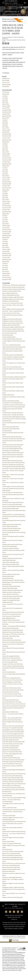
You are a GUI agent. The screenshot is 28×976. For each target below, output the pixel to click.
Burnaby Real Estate (7, 335)
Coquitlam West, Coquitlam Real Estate (12, 414)
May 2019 (5, 267)
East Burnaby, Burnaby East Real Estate (12, 444)
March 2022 (5, 199)
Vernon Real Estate (7, 849)
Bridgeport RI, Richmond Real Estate (12, 319)
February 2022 (6, 201)
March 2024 (5, 152)
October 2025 (6, 114)
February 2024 (6, 154)
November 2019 (6, 255)
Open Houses (5, 82)
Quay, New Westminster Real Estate (11, 702)
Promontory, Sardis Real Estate (10, 700)
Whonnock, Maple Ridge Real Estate (12, 877)
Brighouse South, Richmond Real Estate (12, 323)
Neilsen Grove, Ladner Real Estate (11, 658)
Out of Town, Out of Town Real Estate (12, 680)
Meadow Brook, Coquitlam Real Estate (12, 630)
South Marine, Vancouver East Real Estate (13, 759)
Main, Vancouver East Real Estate (11, 616)
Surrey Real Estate (7, 795)
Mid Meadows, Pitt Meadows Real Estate (13, 634)
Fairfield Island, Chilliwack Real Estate (12, 460)
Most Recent (5, 92)
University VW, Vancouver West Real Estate (14, 821)
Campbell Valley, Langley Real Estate (12, 339)
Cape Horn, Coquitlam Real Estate (11, 345)
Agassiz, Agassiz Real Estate (9, 293)
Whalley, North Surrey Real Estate (11, 869)
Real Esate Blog (6, 84)
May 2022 (5, 195)
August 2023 (5, 165)
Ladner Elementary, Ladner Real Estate (12, 596)
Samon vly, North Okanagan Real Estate (12, 733)
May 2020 (5, 243)
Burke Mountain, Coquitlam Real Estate (12, 329)
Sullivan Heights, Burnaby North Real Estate (14, 783)
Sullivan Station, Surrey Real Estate (11, 785)
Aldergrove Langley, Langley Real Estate (12, 297)
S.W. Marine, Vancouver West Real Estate (13, 731)
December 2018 (6, 277)
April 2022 (5, 197)
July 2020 (4, 239)
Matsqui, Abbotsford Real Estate (11, 620)
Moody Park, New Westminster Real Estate (13, 642)
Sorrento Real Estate (7, 755)
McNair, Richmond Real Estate (10, 628)
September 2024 (6, 140)
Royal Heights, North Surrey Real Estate (12, 730)
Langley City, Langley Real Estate (11, 600)
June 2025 (5, 122)
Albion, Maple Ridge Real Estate (10, 295)
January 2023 (5, 180)
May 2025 (5, 124)
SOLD (25, 7)
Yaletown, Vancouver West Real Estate (12, 897)
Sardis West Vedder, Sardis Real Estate (12, 743)
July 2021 (4, 215)
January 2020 (5, 251)
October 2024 (6, 138)
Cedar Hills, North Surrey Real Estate (12, 349)
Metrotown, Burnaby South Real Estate (12, 632)
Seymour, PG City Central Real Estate (12, 751)
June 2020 (5, 241)
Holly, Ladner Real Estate (8, 560)
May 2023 (5, 171)
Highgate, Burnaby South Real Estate (12, 558)
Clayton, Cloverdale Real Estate (10, 400)
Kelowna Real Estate (7, 578)
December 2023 (6, 158)
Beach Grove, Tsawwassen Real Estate (12, 303)
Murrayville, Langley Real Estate (10, 656)
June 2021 (5, 217)
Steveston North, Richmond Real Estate (12, 777)
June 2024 (5, 146)
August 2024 (5, 142)
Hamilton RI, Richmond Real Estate (11, 528)
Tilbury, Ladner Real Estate (9, 807)
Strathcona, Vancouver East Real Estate (12, 781)
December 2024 (6, 134)
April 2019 (5, 269)
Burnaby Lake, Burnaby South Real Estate (13, 331)
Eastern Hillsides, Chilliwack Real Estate (12, 452)
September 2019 (6, 259)
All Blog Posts (6, 78)
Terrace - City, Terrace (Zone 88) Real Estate (14, 797)
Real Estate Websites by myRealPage (17, 937)
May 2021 (5, 219)
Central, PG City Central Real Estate (11, 367)
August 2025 (5, 118)
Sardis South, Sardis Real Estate (10, 739)
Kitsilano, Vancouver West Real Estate (12, 590)
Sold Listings (5, 86)
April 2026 (5, 102)
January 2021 (5, 227)
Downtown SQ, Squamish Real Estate (12, 436)
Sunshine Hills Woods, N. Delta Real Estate (13, 793)
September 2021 (6, 211)
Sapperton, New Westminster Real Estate (13, 735)
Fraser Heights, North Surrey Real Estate (13, 486)
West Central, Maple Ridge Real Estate (12, 857)
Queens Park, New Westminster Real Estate (14, 706)
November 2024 (6, 136)
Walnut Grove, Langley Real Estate (11, 853)
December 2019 (6, 253)
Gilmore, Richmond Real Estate (10, 508)
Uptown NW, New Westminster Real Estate (13, 831)
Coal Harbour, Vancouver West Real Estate (13, 404)
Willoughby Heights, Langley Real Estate (13, 887)
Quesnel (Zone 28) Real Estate (10, 712)
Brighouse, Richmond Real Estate (11, 325)
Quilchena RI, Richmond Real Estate (11, 720)
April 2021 (5, 221)
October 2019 (6, 257)
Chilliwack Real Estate (8, 394)
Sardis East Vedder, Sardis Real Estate (12, 737)
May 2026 (5, 100)
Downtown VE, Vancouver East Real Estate (13, 438)
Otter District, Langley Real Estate (11, 678)
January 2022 (5, 203)
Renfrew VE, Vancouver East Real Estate (12, 726)
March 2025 (5, 128)
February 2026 (6, 106)
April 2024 (5, 150)
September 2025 (6, 116)
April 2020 (5, 245)
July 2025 (4, 120)
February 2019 (6, 273)
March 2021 (5, 223)
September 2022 (6, 187)
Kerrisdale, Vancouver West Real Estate (12, 580)
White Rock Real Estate (8, 871)
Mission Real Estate (7, 638)
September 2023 (6, 164)
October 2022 (6, 185)
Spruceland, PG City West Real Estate (12, 775)
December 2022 (6, 181)
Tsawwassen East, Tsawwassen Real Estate (13, 809)
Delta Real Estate (6, 430)
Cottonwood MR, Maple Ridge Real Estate (13, 416)
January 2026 (5, 108)
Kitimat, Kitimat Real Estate (9, 588)
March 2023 (5, 175)
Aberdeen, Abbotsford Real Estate (11, 291)
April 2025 (5, 126)
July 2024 (4, 144)
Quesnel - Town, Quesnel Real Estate (12, 718)
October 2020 (6, 233)
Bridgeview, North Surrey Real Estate (12, 321)
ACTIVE (18, 7)
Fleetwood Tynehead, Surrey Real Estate (13, 464)
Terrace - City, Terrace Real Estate (11, 799)
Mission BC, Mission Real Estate (10, 636)
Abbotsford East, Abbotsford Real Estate (13, 287)
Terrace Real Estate (7, 801)
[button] (6, 911)
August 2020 (5, 237)
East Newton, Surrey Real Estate (10, 450)
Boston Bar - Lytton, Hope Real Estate (12, 311)
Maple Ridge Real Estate (8, 618)
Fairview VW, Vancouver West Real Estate (13, 462)
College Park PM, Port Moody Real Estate (13, 406)
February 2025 (6, 130)
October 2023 (6, 162)
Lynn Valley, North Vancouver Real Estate (13, 612)
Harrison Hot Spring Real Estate (10, 530)
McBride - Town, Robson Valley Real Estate (13, 626)
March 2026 (5, 104)
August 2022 (5, 189)
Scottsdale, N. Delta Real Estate (10, 745)
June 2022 (5, 193)
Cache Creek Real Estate (8, 337)
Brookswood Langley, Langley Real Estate (13, 327)
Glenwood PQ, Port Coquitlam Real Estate (13, 514)
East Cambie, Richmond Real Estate (11, 446)
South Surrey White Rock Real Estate (12, 763)
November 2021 (6, 207)
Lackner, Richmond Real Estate (10, 594)
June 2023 (5, 170)
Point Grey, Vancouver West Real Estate (12, 690)
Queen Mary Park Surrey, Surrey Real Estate (13, 704)
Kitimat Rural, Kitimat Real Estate (11, 586)
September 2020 (6, 235)
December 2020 (6, 229)
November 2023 (6, 160)
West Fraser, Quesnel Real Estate (11, 865)
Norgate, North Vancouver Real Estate (12, 664)
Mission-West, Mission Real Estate (11, 640)
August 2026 (5, 94)
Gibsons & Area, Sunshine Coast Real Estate (13, 506)
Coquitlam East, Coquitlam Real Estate (12, 412)
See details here (20, 49)
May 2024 (5, 148)
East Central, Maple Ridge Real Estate (12, 448)
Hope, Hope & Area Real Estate (10, 564)
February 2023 (6, 177)
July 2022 (4, 191)
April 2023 (5, 174)
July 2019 (4, 263)
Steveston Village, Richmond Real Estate (13, 779)
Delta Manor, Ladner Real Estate (10, 428)
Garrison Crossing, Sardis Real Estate (12, 504)
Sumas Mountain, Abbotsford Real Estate (13, 787)
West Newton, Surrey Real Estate (11, 867)
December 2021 (6, 205)
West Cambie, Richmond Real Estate (12, 855)
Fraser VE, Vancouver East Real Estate (12, 492)
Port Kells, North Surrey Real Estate (11, 694)
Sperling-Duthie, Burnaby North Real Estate (13, 773)
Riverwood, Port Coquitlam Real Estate (12, 727)
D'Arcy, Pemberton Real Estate (10, 426)
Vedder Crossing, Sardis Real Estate (11, 843)
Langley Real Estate (7, 602)
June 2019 (5, 265)
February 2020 (6, 249)
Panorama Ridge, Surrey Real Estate (11, 682)
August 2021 (5, 213)
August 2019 (5, 261)
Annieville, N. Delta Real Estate (10, 301)
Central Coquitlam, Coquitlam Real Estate (13, 357)
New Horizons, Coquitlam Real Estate (12, 660)
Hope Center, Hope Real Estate (10, 562)
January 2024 (5, 156)
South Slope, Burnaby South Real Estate (12, 761)
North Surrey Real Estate (8, 672)
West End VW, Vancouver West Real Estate (13, 863)
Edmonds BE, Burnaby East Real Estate (12, 454)
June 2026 (5, 98)
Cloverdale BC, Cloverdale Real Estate (12, 402)
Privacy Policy (6, 937)
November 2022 (6, 183)
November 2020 (6, 231)
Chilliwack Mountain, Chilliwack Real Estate (14, 377)
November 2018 (6, 279)
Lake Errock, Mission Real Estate (11, 598)
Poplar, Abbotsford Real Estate (10, 692)
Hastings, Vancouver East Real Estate (12, 544)
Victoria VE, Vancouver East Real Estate (12, 851)
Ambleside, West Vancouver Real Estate (12, 299)
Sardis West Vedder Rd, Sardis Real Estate (13, 741)
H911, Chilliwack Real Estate (10, 526)
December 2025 (6, 110)
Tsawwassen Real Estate (8, 815)
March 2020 (5, 247)
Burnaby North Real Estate (9, 333)
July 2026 (4, 96)
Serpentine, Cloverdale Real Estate (11, 749)
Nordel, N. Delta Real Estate (9, 662)
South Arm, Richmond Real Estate (11, 757)
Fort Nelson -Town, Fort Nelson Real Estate (13, 468)
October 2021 (6, 209)
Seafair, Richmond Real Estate (10, 747)
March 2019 (5, 271)
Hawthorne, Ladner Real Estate (10, 548)
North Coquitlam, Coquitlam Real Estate (13, 666)
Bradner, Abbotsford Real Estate (11, 313)
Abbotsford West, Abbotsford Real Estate (13, 289)
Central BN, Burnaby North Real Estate (12, 355)
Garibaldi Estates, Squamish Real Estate (12, 502)
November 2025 (6, 112)
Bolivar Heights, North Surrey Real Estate (13, 309)
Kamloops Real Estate (8, 576)
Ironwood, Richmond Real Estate (11, 574)
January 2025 (5, 132)
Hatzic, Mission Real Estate (9, 546)
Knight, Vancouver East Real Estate (11, 592)
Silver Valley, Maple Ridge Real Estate (12, 753)
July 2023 (4, 168)
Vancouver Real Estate (8, 841)
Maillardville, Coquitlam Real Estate (11, 614)
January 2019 (5, 275)
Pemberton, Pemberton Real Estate (11, 688)
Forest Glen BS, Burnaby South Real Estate (13, 466)
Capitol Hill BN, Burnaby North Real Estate (13, 347)
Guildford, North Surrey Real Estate (11, 524)
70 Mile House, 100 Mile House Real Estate (13, 285)
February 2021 (6, 225)
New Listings (5, 80)
